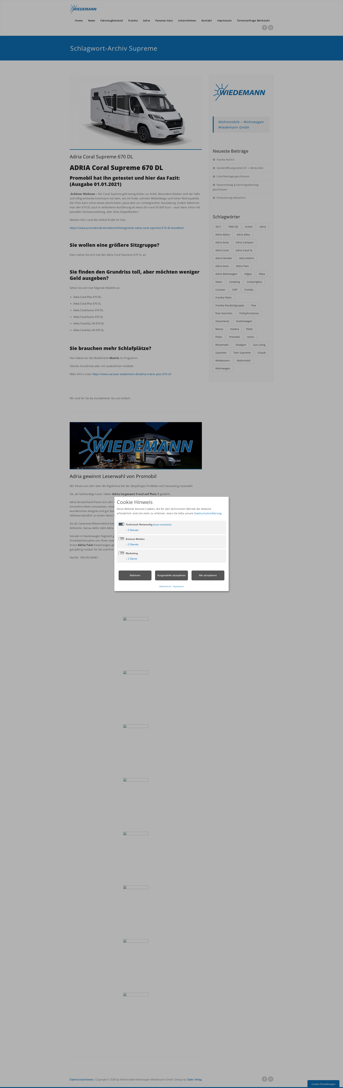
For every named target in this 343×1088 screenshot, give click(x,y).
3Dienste (132, 530)
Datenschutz (165, 586)
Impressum (178, 586)
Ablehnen (135, 575)
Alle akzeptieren (208, 575)
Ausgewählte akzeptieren (171, 575)
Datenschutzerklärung (208, 513)
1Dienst (131, 558)
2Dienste (132, 544)
